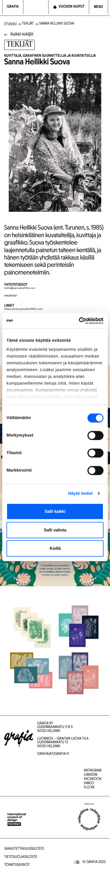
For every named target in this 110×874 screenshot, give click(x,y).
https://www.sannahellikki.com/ (23, 309)
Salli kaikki (55, 511)
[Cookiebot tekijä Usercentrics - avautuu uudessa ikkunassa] (79, 320)
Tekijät (28, 24)
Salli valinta (55, 530)
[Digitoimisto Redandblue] (89, 819)
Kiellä (55, 548)
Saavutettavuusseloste (24, 849)
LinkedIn (90, 775)
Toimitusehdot (17, 865)
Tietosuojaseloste (20, 857)
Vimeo (89, 783)
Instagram (93, 771)
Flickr (89, 788)
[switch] (95, 435)
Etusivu (10, 24)
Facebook (93, 779)
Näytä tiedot (80, 493)
